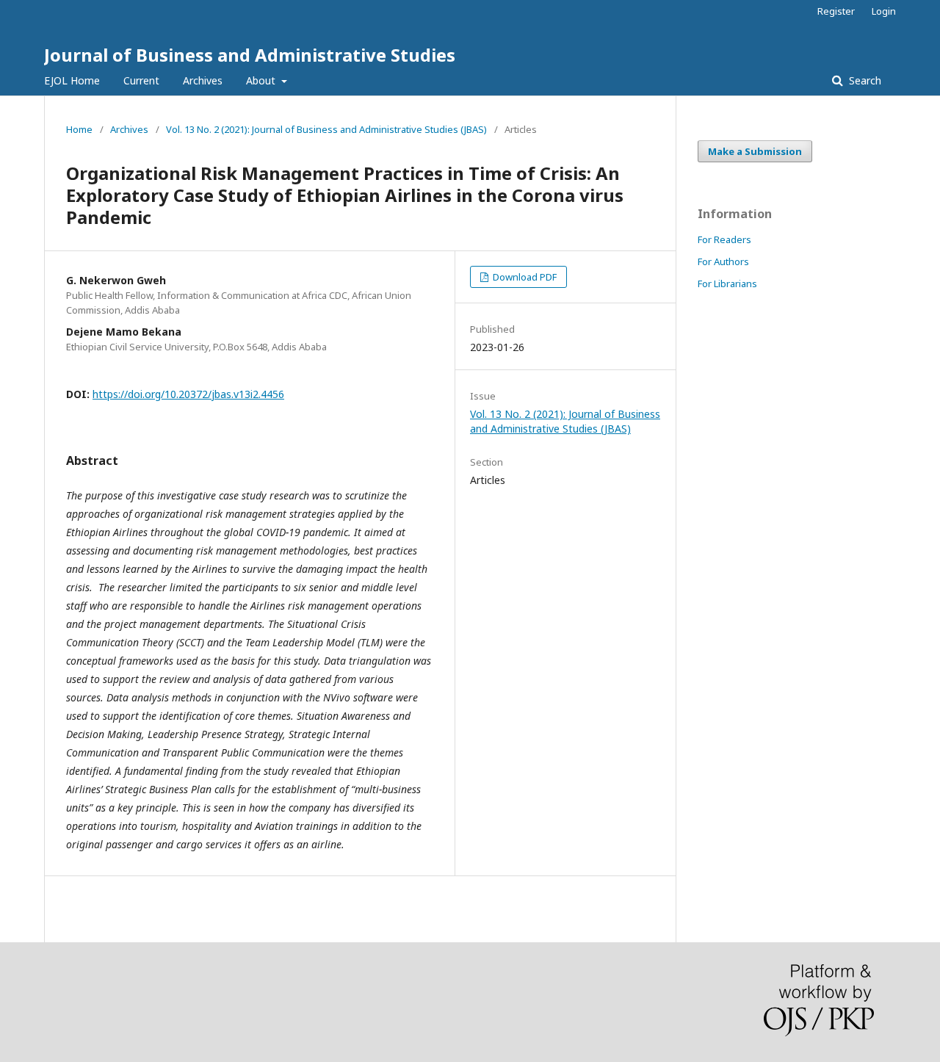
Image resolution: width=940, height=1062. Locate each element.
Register (836, 11)
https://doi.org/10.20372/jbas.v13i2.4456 (188, 394)
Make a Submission (755, 151)
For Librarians (727, 283)
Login (884, 11)
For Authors (723, 261)
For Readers (724, 239)
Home (79, 129)
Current (141, 80)
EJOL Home (72, 80)
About (262, 80)
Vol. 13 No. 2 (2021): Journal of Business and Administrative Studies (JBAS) (326, 129)
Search (863, 80)
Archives (203, 80)
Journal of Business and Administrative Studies (249, 55)
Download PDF (524, 276)
